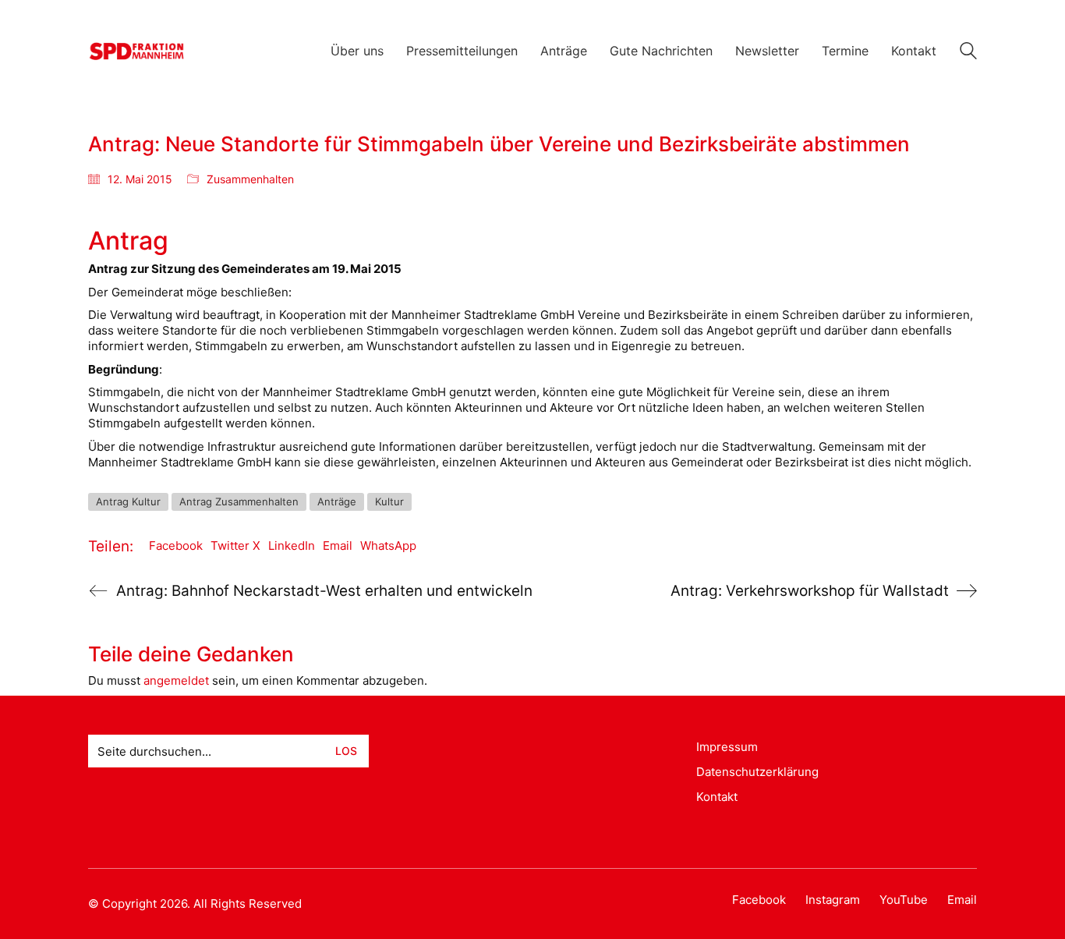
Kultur (389, 501)
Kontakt (717, 796)
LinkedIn (291, 545)
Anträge (336, 501)
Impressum (727, 746)
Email (337, 545)
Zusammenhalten (250, 179)
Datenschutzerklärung (757, 771)
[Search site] (968, 52)
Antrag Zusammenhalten (239, 501)
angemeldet (176, 680)
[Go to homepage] (137, 51)
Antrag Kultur (128, 501)
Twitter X (235, 545)
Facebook (176, 545)
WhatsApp (388, 545)
